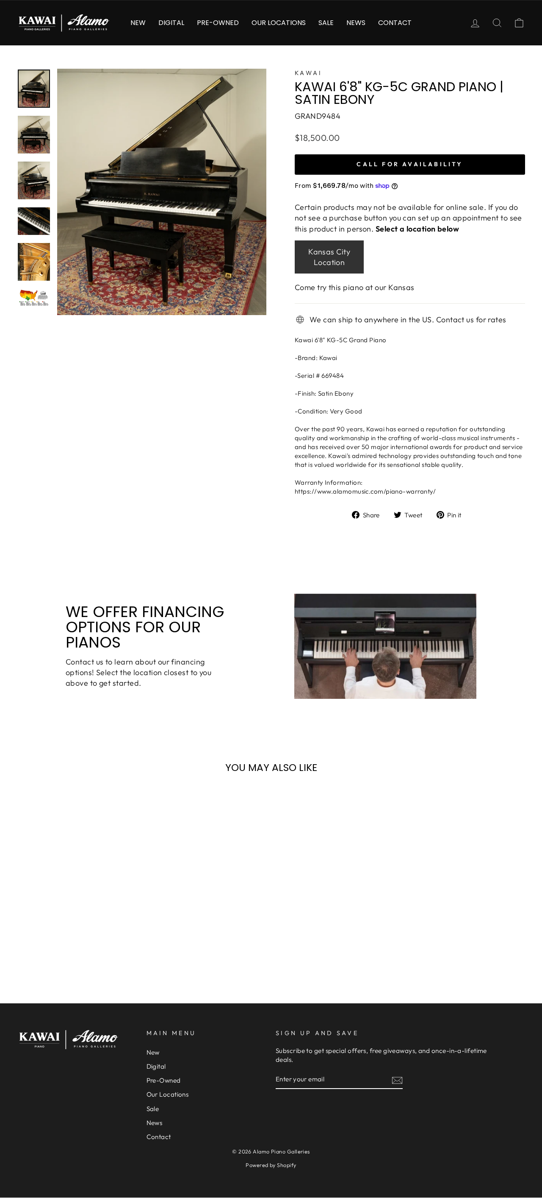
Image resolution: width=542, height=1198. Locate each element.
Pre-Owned (218, 23)
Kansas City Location (329, 257)
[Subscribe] (397, 1080)
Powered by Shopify (271, 1165)
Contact (395, 23)
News (355, 23)
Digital (171, 23)
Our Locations (279, 23)
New (138, 23)
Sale (326, 23)
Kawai (309, 73)
